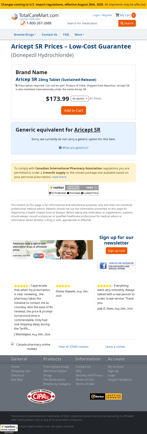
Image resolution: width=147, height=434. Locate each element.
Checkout (17, 375)
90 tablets (78, 98)
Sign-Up (113, 371)
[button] (9, 429)
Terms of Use (85, 380)
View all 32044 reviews (73, 347)
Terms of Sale (85, 384)
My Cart (126, 15)
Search (129, 23)
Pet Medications (54, 380)
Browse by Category (57, 384)
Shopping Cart (21, 371)
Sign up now (116, 251)
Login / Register (102, 15)
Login (111, 375)
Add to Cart (73, 110)
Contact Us (49, 35)
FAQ (66, 35)
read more (59, 177)
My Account (116, 367)
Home (15, 367)
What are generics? (75, 148)
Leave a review (115, 347)
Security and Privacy (89, 375)
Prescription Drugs (56, 367)
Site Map (17, 380)
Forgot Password (119, 380)
